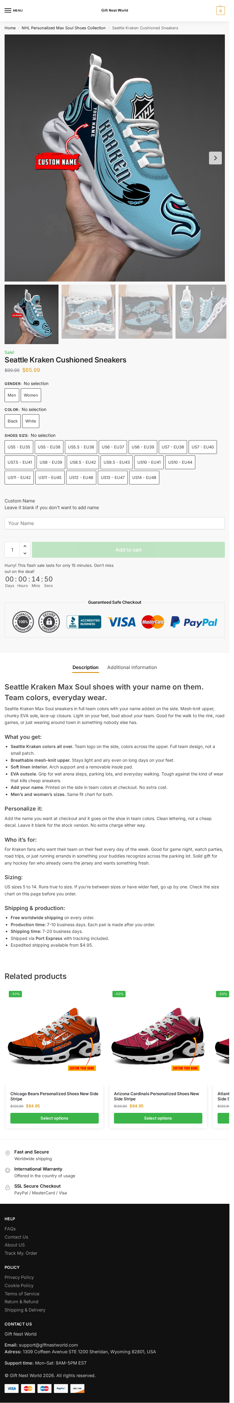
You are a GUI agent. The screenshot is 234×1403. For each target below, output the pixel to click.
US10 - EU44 (180, 462)
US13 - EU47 (113, 477)
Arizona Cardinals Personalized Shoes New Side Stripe (156, 1096)
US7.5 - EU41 (20, 462)
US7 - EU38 (173, 446)
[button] (220, 10)
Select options (54, 1118)
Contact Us (16, 1237)
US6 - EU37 (113, 446)
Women (31, 395)
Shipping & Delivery (25, 1310)
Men (12, 395)
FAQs (10, 1229)
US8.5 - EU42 (83, 462)
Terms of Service (22, 1294)
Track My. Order (21, 1253)
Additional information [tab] (132, 667)
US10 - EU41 (149, 462)
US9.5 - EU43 (117, 462)
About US (15, 1245)
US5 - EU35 (19, 446)
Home (10, 28)
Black (13, 421)
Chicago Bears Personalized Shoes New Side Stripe (54, 1096)
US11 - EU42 (19, 477)
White (30, 421)
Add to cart (128, 550)
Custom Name (20, 501)
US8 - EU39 (51, 462)
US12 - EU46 (81, 477)
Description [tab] (86, 667)
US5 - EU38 (49, 446)
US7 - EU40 (203, 446)
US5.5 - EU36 (81, 446)
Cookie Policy (19, 1285)
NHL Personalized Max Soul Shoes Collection (64, 28)
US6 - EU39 (143, 446)
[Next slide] (215, 158)
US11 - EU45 (50, 477)
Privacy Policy (19, 1277)
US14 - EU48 (144, 477)
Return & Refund (21, 1301)
